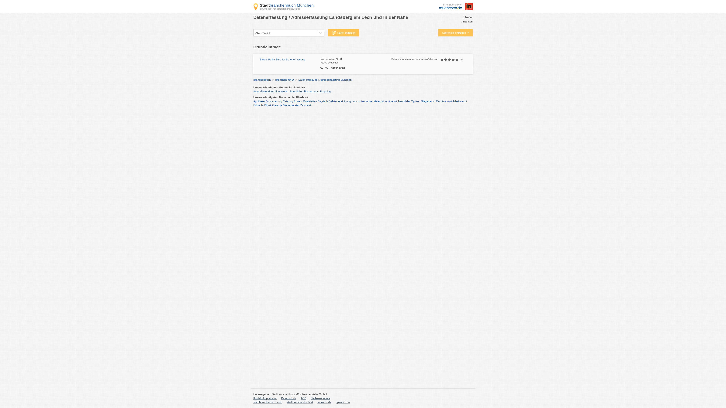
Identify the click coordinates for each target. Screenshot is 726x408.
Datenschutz (288, 398)
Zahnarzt (305, 105)
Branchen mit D (284, 79)
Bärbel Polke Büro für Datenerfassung (282, 59)
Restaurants (311, 91)
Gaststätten (310, 101)
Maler (406, 101)
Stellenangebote (320, 398)
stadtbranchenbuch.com (267, 402)
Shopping (325, 91)
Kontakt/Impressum (265, 398)
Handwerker (282, 91)
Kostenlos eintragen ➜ (455, 32)
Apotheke (259, 101)
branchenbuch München (287, 5)
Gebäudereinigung (340, 101)
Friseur (298, 101)
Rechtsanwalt (444, 101)
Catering (288, 101)
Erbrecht (258, 105)
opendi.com (343, 402)
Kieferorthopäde (383, 101)
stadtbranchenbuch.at (300, 402)
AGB (303, 398)
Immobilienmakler (362, 101)
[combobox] (255, 33)
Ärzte (256, 91)
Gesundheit (267, 91)
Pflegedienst (427, 101)
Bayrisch (323, 101)
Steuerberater (291, 105)
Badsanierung (273, 101)
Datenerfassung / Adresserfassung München (325, 79)
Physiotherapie (273, 105)
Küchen (398, 101)
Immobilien (296, 91)
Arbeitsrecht (460, 101)
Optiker (415, 101)
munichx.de (324, 402)
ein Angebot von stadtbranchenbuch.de (280, 9)
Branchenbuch (262, 79)
